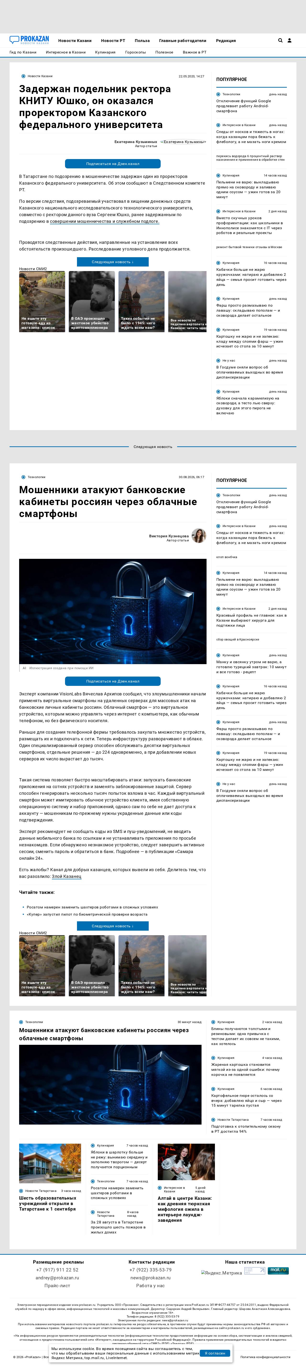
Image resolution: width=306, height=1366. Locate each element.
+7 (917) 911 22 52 (57, 1270)
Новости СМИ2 (33, 269)
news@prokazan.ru (151, 1278)
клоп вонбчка (226, 557)
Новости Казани (40, 76)
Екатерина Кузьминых (136, 141)
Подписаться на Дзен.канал (112, 163)
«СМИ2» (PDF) (159, 1343)
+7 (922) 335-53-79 (151, 1270)
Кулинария (231, 175)
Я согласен (215, 1353)
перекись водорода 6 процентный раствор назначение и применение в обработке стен (250, 157)
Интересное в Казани (239, 125)
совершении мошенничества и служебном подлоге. (104, 221)
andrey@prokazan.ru (57, 1278)
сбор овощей (226, 639)
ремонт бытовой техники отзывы (241, 247)
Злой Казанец (66, 876)
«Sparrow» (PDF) (182, 1343)
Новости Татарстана (233, 1119)
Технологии (231, 94)
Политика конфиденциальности (265, 1357)
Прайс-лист (57, 1285)
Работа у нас (150, 1285)
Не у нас (229, 360)
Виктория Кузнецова (169, 536)
